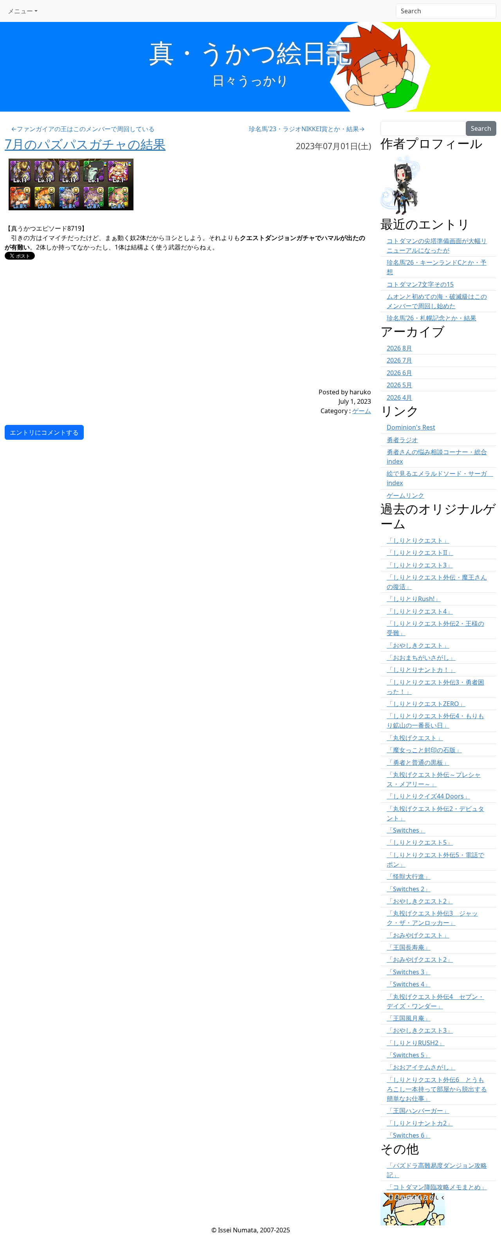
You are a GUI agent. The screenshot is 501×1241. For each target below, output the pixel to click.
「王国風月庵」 (409, 1018)
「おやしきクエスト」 (418, 645)
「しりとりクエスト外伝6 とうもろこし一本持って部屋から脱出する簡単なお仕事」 (437, 1089)
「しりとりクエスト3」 (420, 565)
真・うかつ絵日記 (250, 52)
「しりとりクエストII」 (420, 552)
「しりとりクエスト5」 (420, 842)
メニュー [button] (20, 11)
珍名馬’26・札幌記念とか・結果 (431, 318)
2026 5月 (399, 385)
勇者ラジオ (402, 439)
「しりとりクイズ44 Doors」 (428, 796)
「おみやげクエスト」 (418, 935)
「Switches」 (406, 830)
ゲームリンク (405, 495)
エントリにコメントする (44, 432)
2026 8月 (399, 348)
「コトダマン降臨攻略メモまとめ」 (437, 1187)
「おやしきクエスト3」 (420, 1030)
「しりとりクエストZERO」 (426, 703)
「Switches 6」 (409, 1135)
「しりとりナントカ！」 (421, 669)
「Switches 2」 (409, 889)
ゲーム (361, 410)
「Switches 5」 (409, 1055)
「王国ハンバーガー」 (418, 1110)
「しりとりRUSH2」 (416, 1043)
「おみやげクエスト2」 (420, 959)
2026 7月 (399, 360)
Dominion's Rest (411, 427)
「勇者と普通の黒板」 (418, 762)
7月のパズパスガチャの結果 (85, 143)
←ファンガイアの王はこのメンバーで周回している (83, 129)
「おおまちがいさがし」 (421, 657)
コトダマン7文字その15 (420, 284)
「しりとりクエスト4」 (420, 611)
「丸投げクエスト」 (415, 737)
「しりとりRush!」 (414, 598)
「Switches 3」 (409, 972)
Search (481, 128)
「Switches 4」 (409, 984)
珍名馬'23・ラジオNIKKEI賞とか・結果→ (307, 129)
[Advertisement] (157, 332)
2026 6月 (399, 373)
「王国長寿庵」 (409, 947)
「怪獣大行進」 (409, 876)
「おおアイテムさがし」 (421, 1067)
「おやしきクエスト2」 (420, 901)
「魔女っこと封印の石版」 (424, 750)
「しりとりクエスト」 (418, 540)
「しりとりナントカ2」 (420, 1123)
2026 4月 (399, 397)
